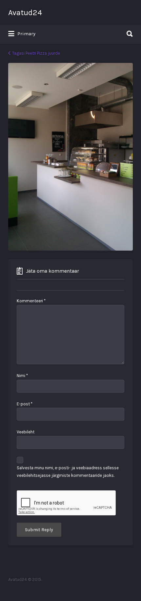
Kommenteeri (31, 300)
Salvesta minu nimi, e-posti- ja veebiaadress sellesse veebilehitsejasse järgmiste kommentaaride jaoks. (68, 471)
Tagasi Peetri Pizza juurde (36, 53)
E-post (24, 403)
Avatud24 (25, 12)
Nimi (22, 375)
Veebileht (25, 431)
